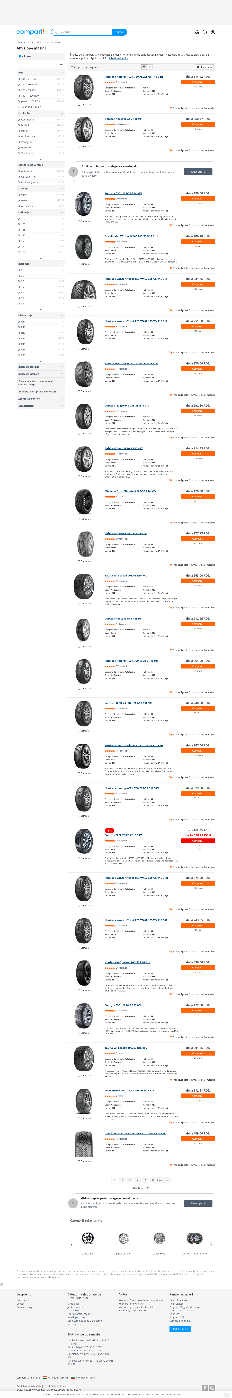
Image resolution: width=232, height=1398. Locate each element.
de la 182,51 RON (198, 1090)
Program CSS (176, 1317)
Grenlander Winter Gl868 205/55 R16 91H (131, 236)
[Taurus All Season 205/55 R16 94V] (86, 586)
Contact (21, 1303)
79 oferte (198, 129)
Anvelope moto (76, 1317)
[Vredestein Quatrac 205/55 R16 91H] (86, 973)
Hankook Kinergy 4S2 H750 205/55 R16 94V (132, 788)
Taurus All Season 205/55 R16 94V (126, 575)
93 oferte (198, 1143)
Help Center (176, 1303)
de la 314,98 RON (198, 77)
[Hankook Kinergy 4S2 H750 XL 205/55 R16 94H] (86, 87)
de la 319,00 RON (198, 788)
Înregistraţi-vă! (180, 1328)
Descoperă (198, 172)
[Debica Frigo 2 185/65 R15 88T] (86, 459)
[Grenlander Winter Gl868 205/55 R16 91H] (86, 247)
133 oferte (198, 289)
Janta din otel (123, 1253)
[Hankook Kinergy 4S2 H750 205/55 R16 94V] (86, 799)
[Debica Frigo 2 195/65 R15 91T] (86, 629)
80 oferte (198, 373)
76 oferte (198, 671)
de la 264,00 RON (198, 661)
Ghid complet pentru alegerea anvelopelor (110, 166)
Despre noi (23, 1300)
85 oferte (198, 415)
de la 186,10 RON (198, 236)
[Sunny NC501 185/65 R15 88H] (86, 1016)
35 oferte (198, 1015)
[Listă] (144, 66)
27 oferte (198, 203)
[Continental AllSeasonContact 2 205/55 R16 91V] (86, 1144)
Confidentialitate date (29, 1386)
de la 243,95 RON (198, 920)
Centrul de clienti (179, 1300)
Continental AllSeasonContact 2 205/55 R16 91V (135, 1133)
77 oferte (198, 713)
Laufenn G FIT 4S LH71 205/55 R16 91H (129, 703)
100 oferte (198, 86)
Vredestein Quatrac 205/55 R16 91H (127, 962)
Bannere (174, 1313)
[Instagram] (212, 1387)
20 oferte (198, 972)
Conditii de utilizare (55, 1386)
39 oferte (198, 585)
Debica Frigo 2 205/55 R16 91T (124, 119)
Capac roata (159, 1253)
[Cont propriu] (213, 32)
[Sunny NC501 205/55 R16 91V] (86, 204)
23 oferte (198, 845)
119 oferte (198, 888)
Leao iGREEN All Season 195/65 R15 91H (130, 1090)
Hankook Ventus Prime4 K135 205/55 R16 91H (134, 745)
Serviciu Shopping (179, 1320)
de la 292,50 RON (198, 406)
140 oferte (198, 331)
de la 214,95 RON (198, 448)
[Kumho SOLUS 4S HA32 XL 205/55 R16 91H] (86, 374)
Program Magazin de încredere (187, 1307)
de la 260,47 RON (198, 119)
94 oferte (198, 628)
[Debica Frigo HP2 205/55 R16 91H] (86, 544)
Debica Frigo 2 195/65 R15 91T (124, 618)
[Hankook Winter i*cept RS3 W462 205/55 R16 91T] (86, 289)
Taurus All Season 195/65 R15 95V (126, 1048)
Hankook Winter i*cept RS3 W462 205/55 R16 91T (136, 279)
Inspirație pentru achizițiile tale (136, 1307)
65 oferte (198, 543)
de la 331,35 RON (198, 279)
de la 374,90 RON (198, 878)
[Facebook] (205, 1387)
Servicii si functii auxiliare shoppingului (141, 1300)
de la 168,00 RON (198, 830)
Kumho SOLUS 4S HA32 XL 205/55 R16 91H (131, 363)
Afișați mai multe (118, 58)
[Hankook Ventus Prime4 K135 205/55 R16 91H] (86, 756)
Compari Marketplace (181, 1310)
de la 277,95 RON (198, 533)
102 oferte (198, 458)
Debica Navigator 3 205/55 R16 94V (127, 405)
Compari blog (24, 1307)
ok (61, 64)
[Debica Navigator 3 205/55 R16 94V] (86, 416)
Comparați (198, 82)
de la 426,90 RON (198, 491)
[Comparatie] (197, 32)
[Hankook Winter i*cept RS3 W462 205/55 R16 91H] (86, 888)
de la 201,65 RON (198, 1048)
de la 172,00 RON (198, 1005)
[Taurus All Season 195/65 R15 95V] (86, 1058)
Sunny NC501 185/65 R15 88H (123, 1005)
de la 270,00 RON (198, 363)
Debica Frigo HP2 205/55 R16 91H (126, 533)
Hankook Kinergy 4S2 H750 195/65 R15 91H (132, 661)
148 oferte (198, 930)
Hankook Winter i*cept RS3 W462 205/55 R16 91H (136, 878)
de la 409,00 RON (198, 1133)
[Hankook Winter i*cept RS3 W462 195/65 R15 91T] (86, 332)
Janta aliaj (88, 1253)
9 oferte (198, 246)
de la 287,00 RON (198, 745)
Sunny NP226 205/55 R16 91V (123, 835)
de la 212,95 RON (198, 619)
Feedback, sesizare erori (132, 1310)
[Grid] (150, 66)
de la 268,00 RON (198, 576)
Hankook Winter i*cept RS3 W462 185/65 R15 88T (136, 920)
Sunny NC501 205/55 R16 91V (123, 193)
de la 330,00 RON (198, 962)
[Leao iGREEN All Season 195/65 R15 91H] (86, 1101)
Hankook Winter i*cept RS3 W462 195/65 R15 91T (136, 321)
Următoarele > (160, 1180)
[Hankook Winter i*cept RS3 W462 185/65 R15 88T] (86, 931)
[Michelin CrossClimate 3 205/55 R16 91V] (86, 502)
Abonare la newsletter (131, 1303)
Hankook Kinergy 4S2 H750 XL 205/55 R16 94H (134, 76)
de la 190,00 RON (198, 193)
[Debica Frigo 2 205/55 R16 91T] (86, 129)
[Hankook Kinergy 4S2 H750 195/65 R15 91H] (86, 671)
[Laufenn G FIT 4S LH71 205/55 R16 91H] (86, 713)
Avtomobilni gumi (86, 1377)
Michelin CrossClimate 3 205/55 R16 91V (130, 491)
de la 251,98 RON (198, 321)
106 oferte (198, 755)
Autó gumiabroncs (58, 1377)
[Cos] (205, 32)
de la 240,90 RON (198, 703)
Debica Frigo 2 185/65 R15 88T (124, 448)
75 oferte (198, 798)
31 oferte (198, 1100)
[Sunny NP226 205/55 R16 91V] (86, 841)
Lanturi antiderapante (195, 1253)
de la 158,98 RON (198, 835)
